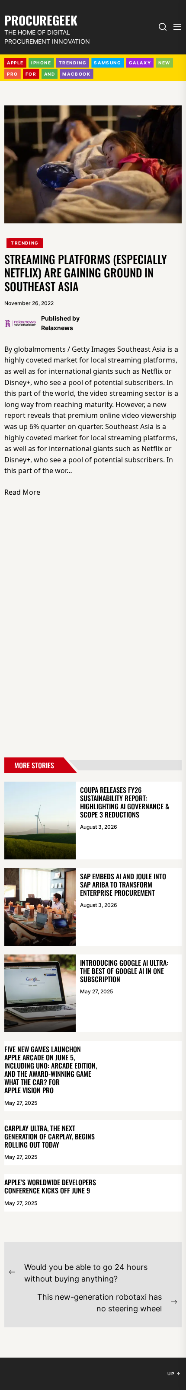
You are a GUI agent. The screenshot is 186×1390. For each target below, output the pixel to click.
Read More (22, 492)
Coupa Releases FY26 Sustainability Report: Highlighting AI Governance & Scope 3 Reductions (124, 802)
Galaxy (140, 62)
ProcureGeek (40, 19)
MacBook (76, 73)
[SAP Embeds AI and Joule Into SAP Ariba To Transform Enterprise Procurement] (40, 907)
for (31, 73)
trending (73, 62)
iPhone (41, 62)
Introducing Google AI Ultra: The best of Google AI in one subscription (124, 970)
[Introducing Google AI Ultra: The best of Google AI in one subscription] (40, 993)
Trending (25, 242)
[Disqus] (93, 630)
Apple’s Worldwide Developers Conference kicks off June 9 (50, 1186)
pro (12, 73)
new (164, 62)
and (49, 73)
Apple (15, 62)
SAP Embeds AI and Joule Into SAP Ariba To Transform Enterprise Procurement (123, 884)
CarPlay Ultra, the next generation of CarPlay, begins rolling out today (49, 1136)
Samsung (107, 62)
